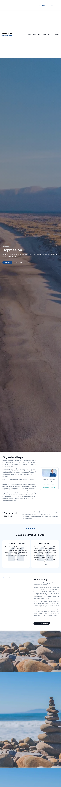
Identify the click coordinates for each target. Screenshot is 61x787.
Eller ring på (21, 262)
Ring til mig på (41, 5)
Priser (44, 34)
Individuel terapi (37, 34)
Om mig (50, 34)
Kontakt (57, 34)
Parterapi (28, 34)
